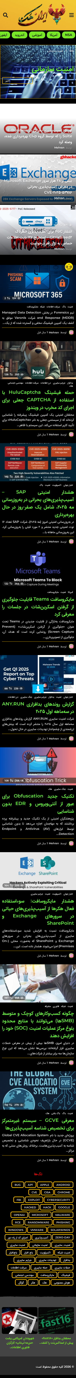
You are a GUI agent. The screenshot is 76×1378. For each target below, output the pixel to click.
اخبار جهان (68, 485)
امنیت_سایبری (62, 1245)
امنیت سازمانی (39, 1245)
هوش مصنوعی (62, 1282)
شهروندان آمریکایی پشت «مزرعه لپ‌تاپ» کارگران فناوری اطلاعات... (19, 1342)
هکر (33, 1282)
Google (64, 1207)
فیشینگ (65, 1275)
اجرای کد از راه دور (18, 1237)
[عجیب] (69, 267)
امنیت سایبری (17, 1245)
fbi (19, 1199)
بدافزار (70, 383)
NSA (68, 35)
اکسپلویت (56, 485)
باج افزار (28, 1252)
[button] (71, 15)
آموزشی (37, 35)
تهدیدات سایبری (47, 1260)
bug (18, 1184)
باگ (64, 306)
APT (30, 1184)
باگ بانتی (55, 1113)
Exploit (34, 1199)
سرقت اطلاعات (53, 306)
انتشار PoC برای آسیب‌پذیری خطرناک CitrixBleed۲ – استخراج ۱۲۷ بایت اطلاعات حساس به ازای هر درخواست (39, 237)
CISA (47, 1192)
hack (47, 1207)
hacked (30, 1207)
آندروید (19, 35)
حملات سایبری (62, 1267)
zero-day (62, 1237)
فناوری (56, 1006)
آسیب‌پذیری (41, 1237)
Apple (44, 1184)
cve (34, 1192)
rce (18, 1222)
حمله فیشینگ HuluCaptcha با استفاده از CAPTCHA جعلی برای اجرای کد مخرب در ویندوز (38, 399)
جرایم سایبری (59, 383)
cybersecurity (58, 1199)
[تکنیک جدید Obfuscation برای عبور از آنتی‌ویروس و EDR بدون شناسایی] (38, 766)
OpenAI (19, 1214)
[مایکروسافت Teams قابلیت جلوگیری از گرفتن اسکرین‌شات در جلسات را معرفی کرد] (38, 569)
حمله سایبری (40, 1267)
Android (63, 1184)
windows (15, 1230)
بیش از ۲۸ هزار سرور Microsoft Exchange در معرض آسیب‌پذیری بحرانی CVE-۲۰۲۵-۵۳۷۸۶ (38, 186)
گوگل (21, 1282)
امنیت (70, 306)
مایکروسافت (32, 306)
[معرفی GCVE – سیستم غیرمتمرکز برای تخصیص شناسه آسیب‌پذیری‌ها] (38, 1090)
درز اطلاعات (46, 383)
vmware (37, 1230)
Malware (62, 1214)
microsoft (40, 1214)
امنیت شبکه (64, 1252)
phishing (63, 1222)
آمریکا (53, 35)
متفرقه (48, 1006)
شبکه (42, 306)
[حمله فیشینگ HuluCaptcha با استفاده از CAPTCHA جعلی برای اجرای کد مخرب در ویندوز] (38, 360)
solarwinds (60, 1230)
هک (71, 386)
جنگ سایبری (26, 697)
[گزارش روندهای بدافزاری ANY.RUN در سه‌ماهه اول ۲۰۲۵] (38, 674)
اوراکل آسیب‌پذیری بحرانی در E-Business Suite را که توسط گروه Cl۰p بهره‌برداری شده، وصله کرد (38, 136)
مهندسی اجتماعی (15, 383)
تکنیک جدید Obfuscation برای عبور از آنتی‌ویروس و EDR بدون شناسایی (38, 803)
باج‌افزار (13, 1252)
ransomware (38, 1222)
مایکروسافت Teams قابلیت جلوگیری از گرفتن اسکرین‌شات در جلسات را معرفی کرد (38, 606)
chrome (64, 1192)
